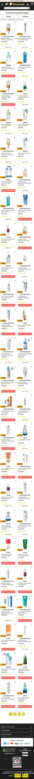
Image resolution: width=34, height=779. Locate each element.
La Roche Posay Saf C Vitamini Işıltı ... (7, 411)
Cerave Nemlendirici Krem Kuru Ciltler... (23, 125)
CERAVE (8, 65)
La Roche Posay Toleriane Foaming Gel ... (8, 440)
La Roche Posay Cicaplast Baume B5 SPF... (24, 498)
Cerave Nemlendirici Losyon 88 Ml (7, 268)
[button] (5, 44)
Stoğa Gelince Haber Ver (8, 76)
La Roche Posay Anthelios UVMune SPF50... (6, 96)
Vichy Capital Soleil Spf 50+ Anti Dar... (24, 326)
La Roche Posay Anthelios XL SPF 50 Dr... (7, 39)
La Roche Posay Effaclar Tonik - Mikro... (24, 68)
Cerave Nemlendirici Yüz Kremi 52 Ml (24, 154)
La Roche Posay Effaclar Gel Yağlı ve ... (24, 211)
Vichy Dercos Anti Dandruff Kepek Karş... (24, 96)
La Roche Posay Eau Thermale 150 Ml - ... (23, 411)
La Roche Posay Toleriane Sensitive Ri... (24, 297)
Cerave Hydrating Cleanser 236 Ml (6, 125)
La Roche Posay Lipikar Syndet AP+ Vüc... (7, 383)
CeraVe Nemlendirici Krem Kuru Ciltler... (7, 182)
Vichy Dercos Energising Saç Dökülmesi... (24, 584)
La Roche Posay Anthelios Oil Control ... (24, 240)
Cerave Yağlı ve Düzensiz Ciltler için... (8, 669)
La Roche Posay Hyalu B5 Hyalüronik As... (25, 354)
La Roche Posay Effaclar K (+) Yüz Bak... (24, 469)
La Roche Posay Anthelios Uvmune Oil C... (25, 268)
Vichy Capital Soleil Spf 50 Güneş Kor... (7, 469)
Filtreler (8, 16)
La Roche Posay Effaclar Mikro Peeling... (24, 612)
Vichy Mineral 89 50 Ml (24, 440)
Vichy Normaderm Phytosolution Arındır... (24, 555)
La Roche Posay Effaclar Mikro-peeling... (8, 211)
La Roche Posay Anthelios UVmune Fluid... (25, 182)
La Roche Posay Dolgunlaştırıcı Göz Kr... (7, 612)
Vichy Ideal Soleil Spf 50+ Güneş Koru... (8, 641)
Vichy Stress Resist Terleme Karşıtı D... (6, 555)
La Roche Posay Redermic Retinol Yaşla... (25, 641)
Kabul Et (17, 776)
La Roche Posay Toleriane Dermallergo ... (8, 584)
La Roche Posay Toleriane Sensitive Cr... (7, 326)
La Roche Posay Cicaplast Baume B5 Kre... (7, 354)
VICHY (25, 93)
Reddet (25, 776)
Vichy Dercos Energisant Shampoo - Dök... (8, 240)
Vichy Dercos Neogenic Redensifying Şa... (7, 498)
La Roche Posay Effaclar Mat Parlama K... (24, 526)
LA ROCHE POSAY (8, 36)
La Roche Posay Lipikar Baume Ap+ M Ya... (7, 297)
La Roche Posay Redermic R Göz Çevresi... (8, 698)
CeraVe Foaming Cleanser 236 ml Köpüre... (8, 68)
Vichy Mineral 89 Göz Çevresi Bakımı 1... (24, 698)
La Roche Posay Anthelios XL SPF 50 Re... (7, 154)
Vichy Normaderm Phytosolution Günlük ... (24, 669)
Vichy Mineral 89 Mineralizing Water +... (7, 526)
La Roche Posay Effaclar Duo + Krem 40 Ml (24, 39)
